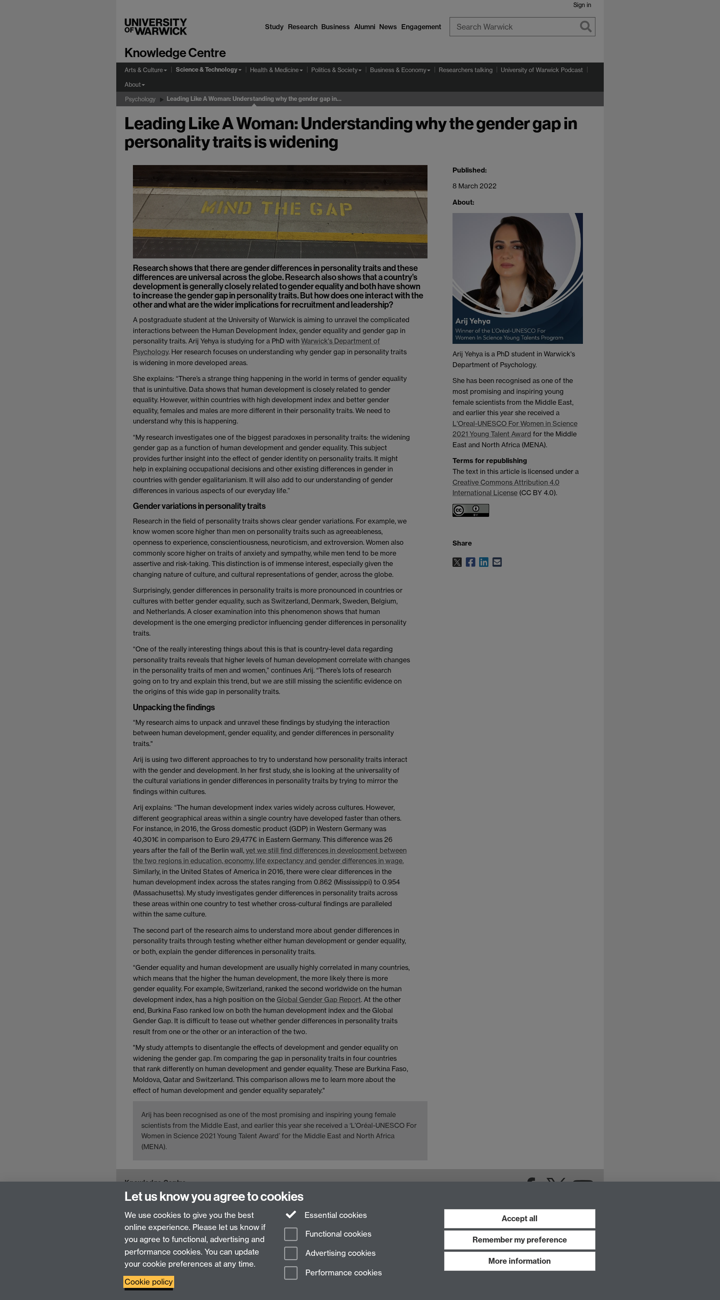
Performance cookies (342, 1273)
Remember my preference (519, 1240)
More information (519, 1261)
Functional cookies (337, 1234)
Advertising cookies (339, 1253)
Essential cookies (334, 1215)
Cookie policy (149, 1282)
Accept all (520, 1218)
